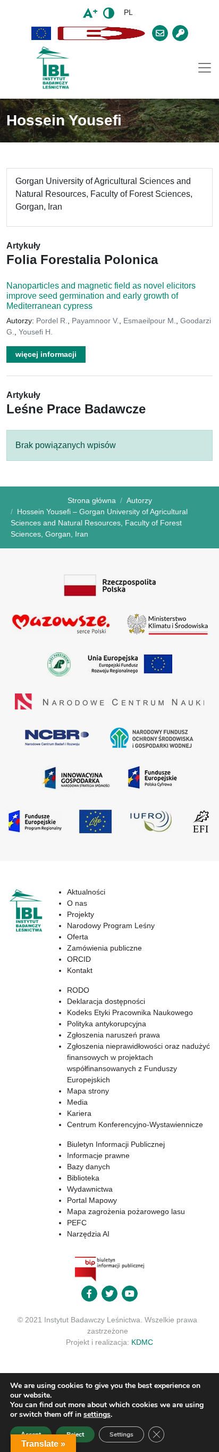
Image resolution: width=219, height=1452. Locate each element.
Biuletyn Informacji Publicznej (116, 1144)
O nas (77, 903)
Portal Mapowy (92, 1200)
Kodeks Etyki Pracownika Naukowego (130, 1012)
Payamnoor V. (95, 320)
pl (128, 12)
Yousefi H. (36, 332)
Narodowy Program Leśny (111, 925)
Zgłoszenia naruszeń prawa (113, 1035)
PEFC (77, 1222)
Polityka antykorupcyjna (106, 1023)
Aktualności (86, 892)
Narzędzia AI (88, 1234)
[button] (41, 33)
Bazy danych (88, 1166)
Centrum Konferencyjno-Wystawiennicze (135, 1124)
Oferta (77, 936)
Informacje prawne (98, 1155)
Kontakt (79, 970)
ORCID (79, 959)
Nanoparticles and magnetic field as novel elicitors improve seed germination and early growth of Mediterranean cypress (101, 295)
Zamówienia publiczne (104, 948)
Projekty (80, 914)
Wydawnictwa (90, 1189)
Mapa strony (88, 1091)
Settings (121, 1434)
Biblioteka (83, 1178)
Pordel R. (52, 320)
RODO (78, 990)
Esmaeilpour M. (149, 320)
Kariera (79, 1113)
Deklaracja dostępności (106, 1001)
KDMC (142, 1342)
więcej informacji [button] (46, 354)
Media (77, 1102)
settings (97, 1414)
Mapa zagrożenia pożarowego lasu (126, 1211)
